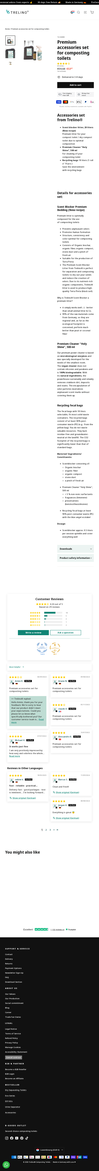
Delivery (9, 959)
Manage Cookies (13, 1047)
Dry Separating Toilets (15, 1090)
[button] (63, 63)
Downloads (66, 548)
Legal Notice (11, 1029)
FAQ (7, 977)
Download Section (13, 982)
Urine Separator (12, 1107)
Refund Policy (11, 1038)
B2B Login (9, 1074)
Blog (7, 1007)
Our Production (12, 998)
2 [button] (46, 829)
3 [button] (50, 829)
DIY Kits (9, 1101)
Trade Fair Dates (13, 1017)
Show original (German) (24, 798)
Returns (9, 963)
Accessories (10, 1112)
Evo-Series (10, 1095)
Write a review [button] (33, 632)
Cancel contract (13, 1057)
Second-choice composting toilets (21, 1131)
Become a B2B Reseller (15, 1069)
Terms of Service (13, 1033)
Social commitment (14, 1003)
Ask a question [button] (66, 632)
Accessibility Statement (16, 1052)
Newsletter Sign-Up (14, 972)
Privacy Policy (11, 1042)
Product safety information (75, 557)
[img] (15, 677)
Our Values (10, 994)
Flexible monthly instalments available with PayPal (75, 106)
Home (7, 29)
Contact (9, 954)
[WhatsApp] (6, 1164)
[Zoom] (33, 50)
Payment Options (13, 968)
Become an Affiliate (14, 1078)
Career (8, 1012)
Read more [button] (14, 756)
